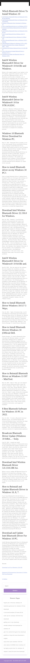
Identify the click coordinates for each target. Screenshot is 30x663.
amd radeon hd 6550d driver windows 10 (14, 645)
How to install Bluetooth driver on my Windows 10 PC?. (14, 26)
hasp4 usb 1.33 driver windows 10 (13, 602)
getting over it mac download (11, 622)
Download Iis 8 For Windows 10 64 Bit (12, 567)
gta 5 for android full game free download (15, 632)
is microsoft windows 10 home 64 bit (13, 612)
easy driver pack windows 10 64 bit (13, 641)
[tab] (8, 5)
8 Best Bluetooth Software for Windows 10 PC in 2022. (14, 43)
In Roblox (4, 579)
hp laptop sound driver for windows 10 (14, 648)
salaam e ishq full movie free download (14, 651)
